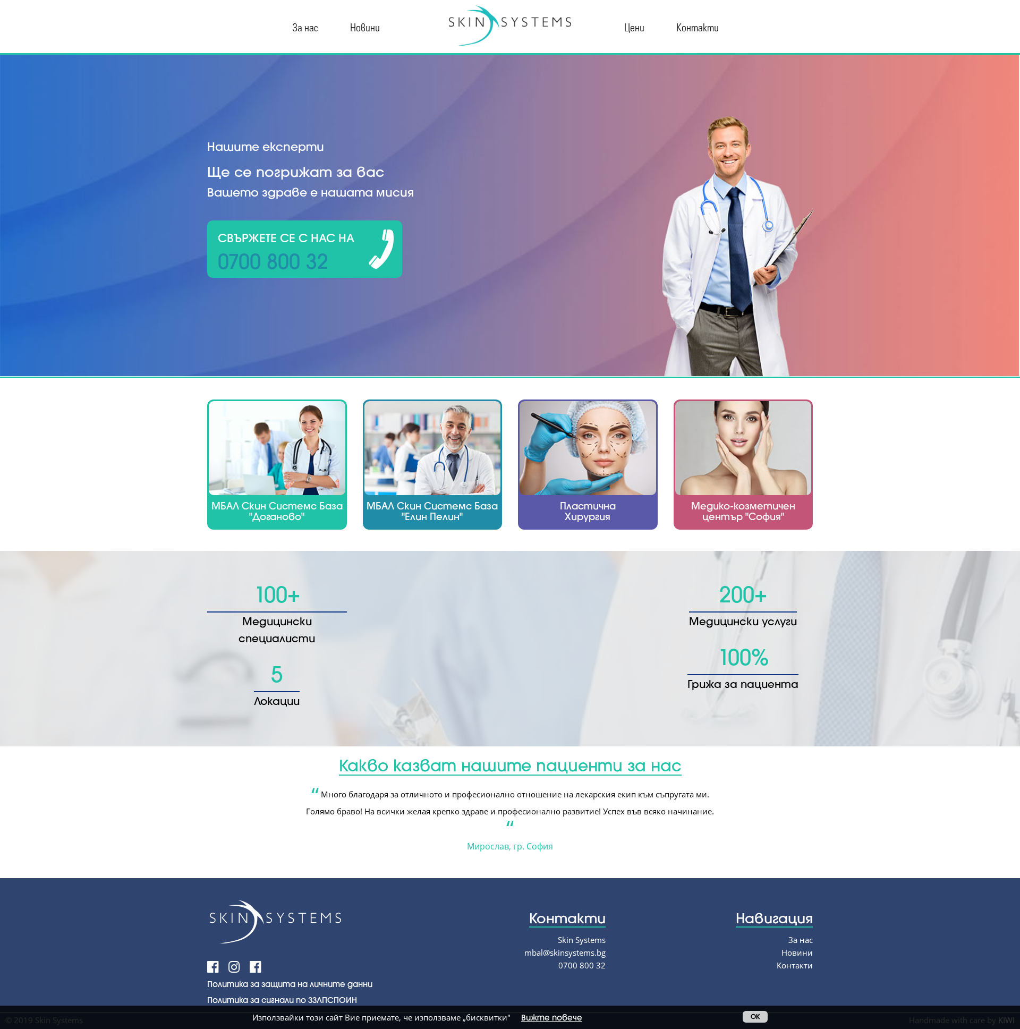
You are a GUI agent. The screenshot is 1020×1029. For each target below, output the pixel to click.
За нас (305, 26)
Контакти (697, 26)
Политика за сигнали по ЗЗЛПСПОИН (282, 1000)
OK (755, 1017)
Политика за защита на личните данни (289, 984)
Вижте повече (551, 1017)
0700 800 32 (582, 965)
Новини (365, 26)
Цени (634, 26)
